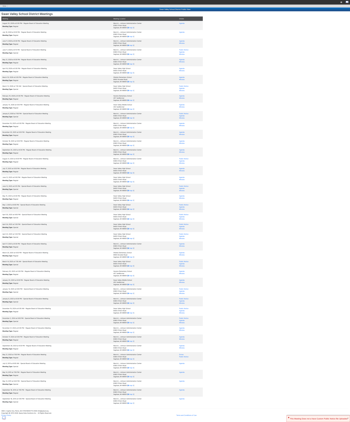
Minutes (182, 43)
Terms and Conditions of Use (186, 415)
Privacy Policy (6, 415)
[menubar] (175, 2)
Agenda (181, 23)
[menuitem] (341, 2)
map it (131, 28)
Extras (181, 354)
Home (4, 6)
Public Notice (183, 50)
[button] (341, 2)
